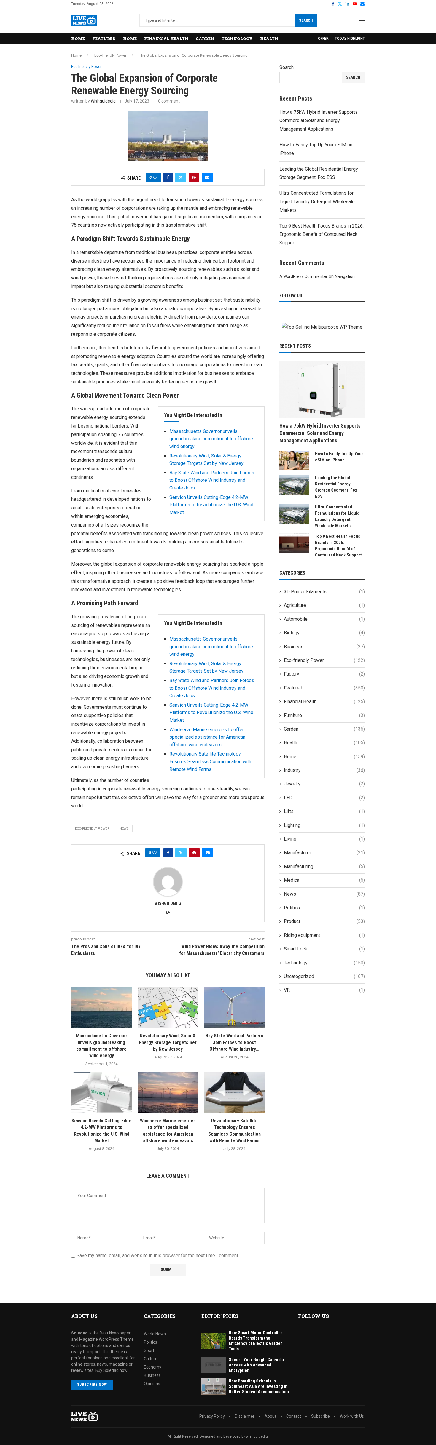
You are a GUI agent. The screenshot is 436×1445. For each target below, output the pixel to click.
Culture (150, 1359)
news (124, 828)
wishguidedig (103, 101)
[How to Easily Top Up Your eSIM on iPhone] (294, 461)
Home (78, 38)
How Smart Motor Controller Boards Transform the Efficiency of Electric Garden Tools (256, 1340)
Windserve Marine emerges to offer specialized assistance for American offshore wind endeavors (207, 737)
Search (306, 20)
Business (324, 646)
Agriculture (324, 605)
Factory (324, 674)
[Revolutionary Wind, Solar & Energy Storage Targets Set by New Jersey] (168, 1007)
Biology (324, 633)
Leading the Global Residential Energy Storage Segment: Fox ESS (336, 487)
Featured (104, 38)
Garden (205, 38)
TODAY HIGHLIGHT (350, 38)
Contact (293, 1416)
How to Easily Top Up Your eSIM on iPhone (339, 457)
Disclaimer (244, 1416)
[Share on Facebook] (168, 177)
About (270, 1416)
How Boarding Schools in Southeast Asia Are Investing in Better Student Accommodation (259, 1386)
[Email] (362, 3)
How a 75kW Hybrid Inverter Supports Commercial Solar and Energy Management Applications (318, 120)
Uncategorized (324, 976)
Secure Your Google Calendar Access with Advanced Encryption (256, 1365)
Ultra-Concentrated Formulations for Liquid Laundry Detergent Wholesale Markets (317, 201)
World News (155, 1334)
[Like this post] (155, 177)
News (324, 894)
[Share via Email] (207, 177)
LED (324, 798)
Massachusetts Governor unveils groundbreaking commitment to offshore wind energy (211, 438)
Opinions (152, 1384)
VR (324, 990)
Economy (152, 1367)
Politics (324, 907)
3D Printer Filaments (324, 591)
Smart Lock (324, 949)
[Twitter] (340, 3)
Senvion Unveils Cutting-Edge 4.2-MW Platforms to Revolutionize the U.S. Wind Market (211, 505)
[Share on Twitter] (180, 177)
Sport (149, 1350)
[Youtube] (354, 3)
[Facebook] (333, 3)
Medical (324, 880)
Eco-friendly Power (110, 55)
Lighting (324, 825)
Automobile (324, 619)
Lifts (324, 811)
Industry (324, 770)
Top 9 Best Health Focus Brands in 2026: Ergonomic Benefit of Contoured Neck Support (321, 234)
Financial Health (166, 38)
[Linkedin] (347, 3)
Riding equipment (324, 935)
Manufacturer (324, 852)
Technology (237, 38)
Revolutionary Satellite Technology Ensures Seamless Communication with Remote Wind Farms (210, 761)
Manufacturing (324, 866)
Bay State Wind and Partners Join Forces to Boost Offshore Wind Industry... (234, 1042)
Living (324, 839)
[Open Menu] (362, 20)
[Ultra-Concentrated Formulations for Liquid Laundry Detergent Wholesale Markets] (294, 514)
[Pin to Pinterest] (194, 177)
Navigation (345, 276)
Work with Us (352, 1416)
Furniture (324, 715)
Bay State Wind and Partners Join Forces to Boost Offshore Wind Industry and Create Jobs (211, 480)
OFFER (323, 38)
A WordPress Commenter (303, 276)
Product (324, 921)
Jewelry (324, 784)
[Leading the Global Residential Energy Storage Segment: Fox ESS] (294, 485)
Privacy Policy (212, 1416)
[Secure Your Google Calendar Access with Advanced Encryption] (213, 1365)
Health (269, 38)
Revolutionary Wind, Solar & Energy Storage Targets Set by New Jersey (168, 1042)
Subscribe (320, 1416)
